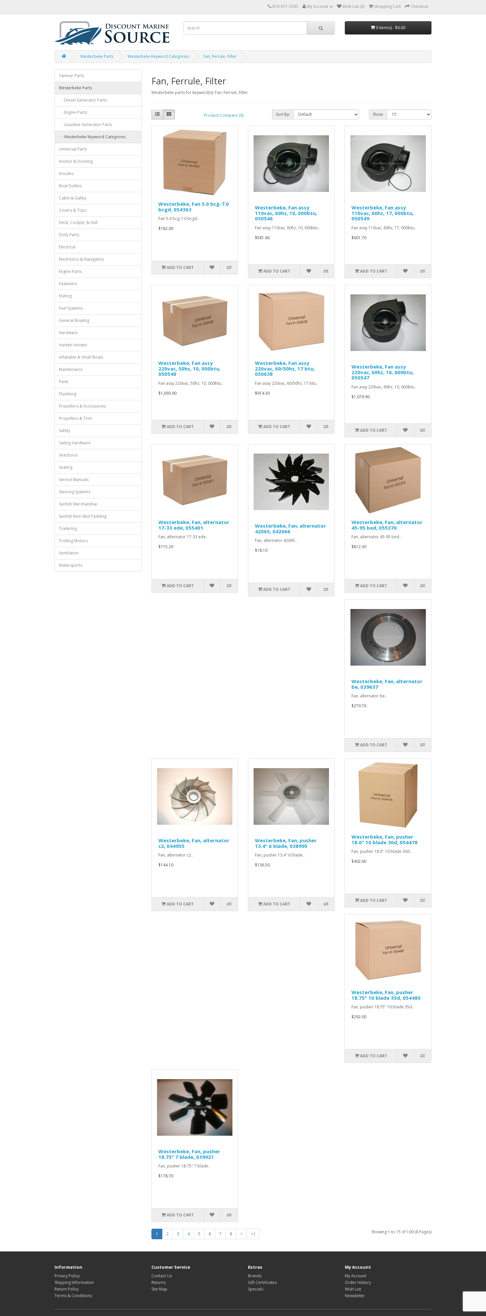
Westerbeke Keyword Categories (158, 56)
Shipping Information (74, 1282)
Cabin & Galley (72, 198)
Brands (255, 1276)
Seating (65, 467)
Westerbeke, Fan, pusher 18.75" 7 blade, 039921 (189, 1154)
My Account (355, 1276)
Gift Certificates (262, 1282)
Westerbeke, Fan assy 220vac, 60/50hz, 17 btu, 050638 (285, 368)
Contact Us (161, 1276)
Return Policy (67, 1289)
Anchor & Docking (76, 161)
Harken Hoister (73, 345)
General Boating (74, 320)
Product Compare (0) (223, 115)
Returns (158, 1282)
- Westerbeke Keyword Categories (92, 137)
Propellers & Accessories (82, 406)
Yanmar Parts (71, 75)
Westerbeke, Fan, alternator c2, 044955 (193, 843)
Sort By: (283, 114)
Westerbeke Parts (96, 56)
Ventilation (69, 553)
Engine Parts (70, 271)
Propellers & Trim (75, 418)
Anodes (66, 173)
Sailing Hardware (75, 443)
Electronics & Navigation (81, 259)
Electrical (67, 247)
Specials (255, 1289)
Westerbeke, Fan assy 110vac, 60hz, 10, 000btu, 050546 (286, 213)
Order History (358, 1282)
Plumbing (67, 394)
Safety (64, 430)
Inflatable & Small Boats (81, 357)
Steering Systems (74, 492)
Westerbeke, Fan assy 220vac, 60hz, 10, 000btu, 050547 (382, 372)
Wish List (353, 1289)
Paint (63, 381)
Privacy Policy (67, 1276)
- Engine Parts (73, 112)
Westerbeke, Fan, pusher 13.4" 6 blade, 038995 (286, 843)
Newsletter (355, 1295)
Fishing (65, 296)
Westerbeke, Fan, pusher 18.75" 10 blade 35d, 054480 (386, 995)
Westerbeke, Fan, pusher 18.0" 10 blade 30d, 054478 (384, 839)
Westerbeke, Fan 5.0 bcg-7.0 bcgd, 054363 (193, 206)
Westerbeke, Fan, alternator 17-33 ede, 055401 (193, 525)
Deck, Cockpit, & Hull (78, 222)
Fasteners (68, 283)
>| (253, 1234)
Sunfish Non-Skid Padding (82, 516)
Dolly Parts (69, 235)
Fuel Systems (71, 308)
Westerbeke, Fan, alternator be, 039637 (387, 684)
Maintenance (71, 369)
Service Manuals (74, 479)
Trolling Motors (73, 541)
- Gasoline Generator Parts (85, 124)
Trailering (68, 528)
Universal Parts (73, 149)
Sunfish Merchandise (78, 504)
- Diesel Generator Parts (83, 100)
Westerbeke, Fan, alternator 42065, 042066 (290, 528)
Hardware (68, 332)
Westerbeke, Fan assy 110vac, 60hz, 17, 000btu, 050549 (382, 213)
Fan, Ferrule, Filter (219, 56)
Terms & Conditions (73, 1295)
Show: (378, 114)
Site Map (159, 1289)
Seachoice (68, 455)
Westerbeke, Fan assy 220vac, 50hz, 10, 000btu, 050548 (189, 368)
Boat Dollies (70, 186)
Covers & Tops (73, 210)
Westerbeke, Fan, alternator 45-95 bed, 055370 (387, 525)
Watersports (70, 565)
